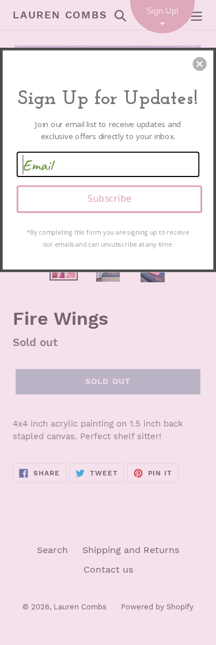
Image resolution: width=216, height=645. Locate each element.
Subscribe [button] (109, 198)
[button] (200, 64)
